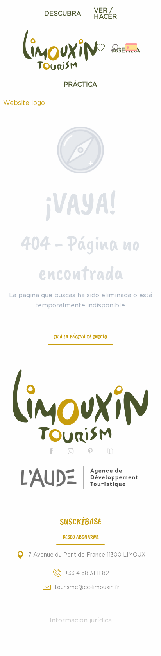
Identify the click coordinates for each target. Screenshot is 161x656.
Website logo (24, 103)
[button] (115, 47)
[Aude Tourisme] (81, 477)
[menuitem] (63, 13)
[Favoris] (101, 47)
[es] (132, 47)
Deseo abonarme (81, 536)
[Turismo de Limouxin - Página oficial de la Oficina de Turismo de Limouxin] (80, 406)
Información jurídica (81, 620)
